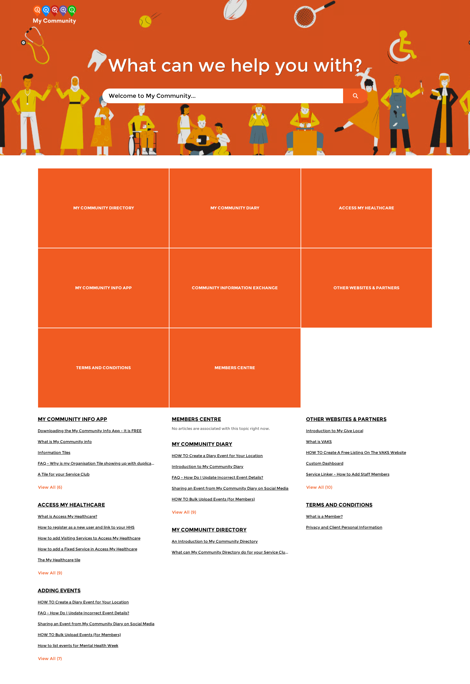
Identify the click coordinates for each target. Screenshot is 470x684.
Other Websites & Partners (346, 419)
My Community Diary (202, 444)
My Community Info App (72, 419)
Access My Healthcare (71, 505)
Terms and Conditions (339, 505)
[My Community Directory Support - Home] (54, 15)
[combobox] (222, 96)
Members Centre (196, 419)
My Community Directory (209, 530)
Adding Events (59, 590)
